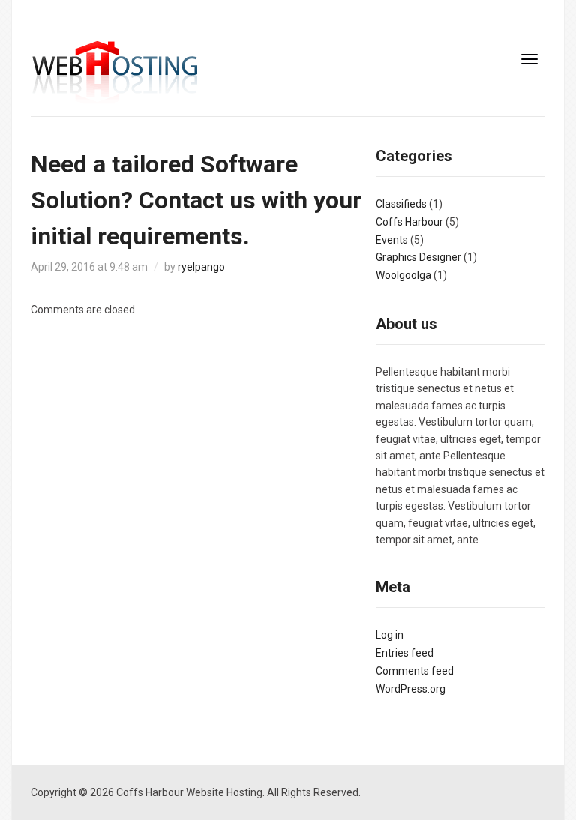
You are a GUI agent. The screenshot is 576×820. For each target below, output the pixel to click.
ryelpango (201, 267)
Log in (390, 635)
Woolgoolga (403, 275)
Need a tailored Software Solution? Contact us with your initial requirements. (196, 200)
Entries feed (405, 653)
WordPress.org (411, 689)
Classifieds (401, 204)
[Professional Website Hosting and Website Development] (115, 74)
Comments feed (415, 671)
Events (392, 240)
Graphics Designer (418, 257)
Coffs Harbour (409, 222)
